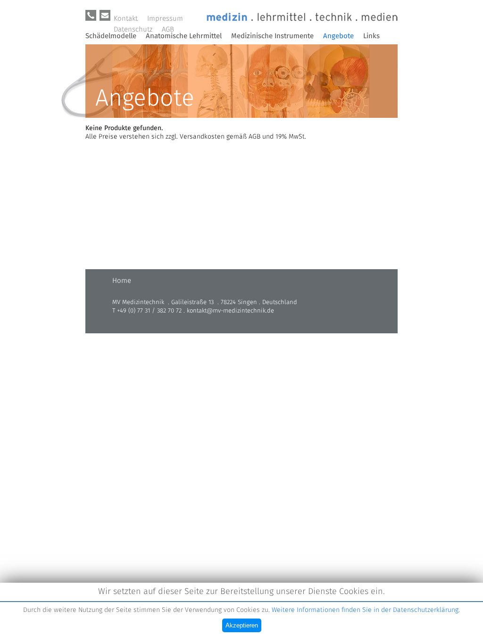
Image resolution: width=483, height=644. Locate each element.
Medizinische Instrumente (272, 36)
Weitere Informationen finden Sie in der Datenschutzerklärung (365, 610)
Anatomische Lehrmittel (184, 36)
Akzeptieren (241, 625)
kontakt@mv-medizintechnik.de (230, 311)
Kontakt (126, 18)
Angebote (338, 36)
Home (121, 280)
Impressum (165, 18)
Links (371, 36)
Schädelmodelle (110, 36)
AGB (168, 29)
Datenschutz (133, 29)
